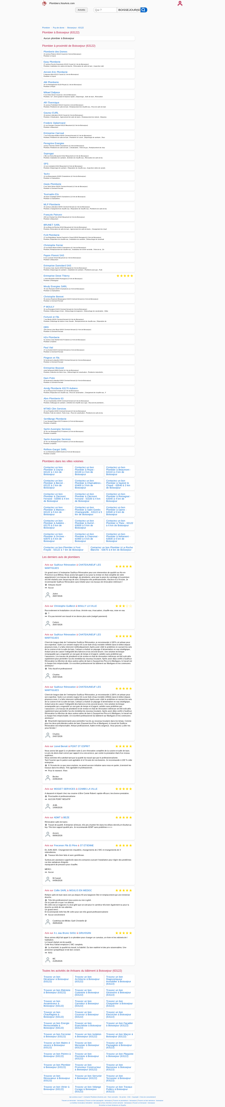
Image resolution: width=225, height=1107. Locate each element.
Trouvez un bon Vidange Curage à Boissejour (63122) (88, 1089)
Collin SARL (60, 890)
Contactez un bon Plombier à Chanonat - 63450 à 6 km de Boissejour (87, 537)
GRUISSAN (85, 933)
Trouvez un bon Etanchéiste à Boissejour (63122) (88, 1025)
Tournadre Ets (51, 194)
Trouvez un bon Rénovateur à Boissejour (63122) (57, 1078)
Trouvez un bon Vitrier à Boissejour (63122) (56, 1088)
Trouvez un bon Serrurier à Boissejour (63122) (88, 1077)
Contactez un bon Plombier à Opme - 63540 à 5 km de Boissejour (116, 511)
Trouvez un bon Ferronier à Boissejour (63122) (57, 1035)
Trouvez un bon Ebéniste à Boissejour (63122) (57, 991)
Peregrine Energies (54, 143)
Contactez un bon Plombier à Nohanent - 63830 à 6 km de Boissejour (118, 537)
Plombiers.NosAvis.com (62, 3)
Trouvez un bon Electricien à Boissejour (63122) (118, 1014)
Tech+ (47, 174)
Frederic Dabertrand (54, 123)
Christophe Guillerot (64, 606)
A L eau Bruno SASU (65, 933)
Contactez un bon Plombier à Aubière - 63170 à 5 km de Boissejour (55, 524)
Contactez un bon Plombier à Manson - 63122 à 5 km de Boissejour (55, 511)
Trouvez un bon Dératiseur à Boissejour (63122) (56, 979)
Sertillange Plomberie (55, 419)
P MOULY (49, 307)
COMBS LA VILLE (87, 789)
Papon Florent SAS (54, 255)
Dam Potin (49, 378)
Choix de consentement (148, 1097)
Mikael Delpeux (52, 92)
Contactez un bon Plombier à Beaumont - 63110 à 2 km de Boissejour (118, 471)
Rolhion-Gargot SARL (55, 449)
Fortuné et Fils (51, 317)
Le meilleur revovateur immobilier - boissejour (85, 1103)
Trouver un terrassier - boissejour (144, 1103)
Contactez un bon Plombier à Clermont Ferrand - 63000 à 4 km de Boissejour (56, 497)
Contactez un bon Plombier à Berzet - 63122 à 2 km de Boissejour (54, 484)
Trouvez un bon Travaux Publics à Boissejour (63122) (119, 1089)
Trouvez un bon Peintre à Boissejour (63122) (57, 1055)
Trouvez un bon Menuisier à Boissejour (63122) (87, 1045)
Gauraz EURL (51, 113)
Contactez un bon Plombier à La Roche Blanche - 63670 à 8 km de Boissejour (112, 548)
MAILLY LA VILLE (87, 606)
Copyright (135, 1097)
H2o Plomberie (51, 337)
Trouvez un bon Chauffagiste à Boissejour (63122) (54, 1014)
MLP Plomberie (52, 204)
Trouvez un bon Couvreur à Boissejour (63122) (87, 1014)
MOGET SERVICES (64, 789)
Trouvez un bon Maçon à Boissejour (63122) (119, 1035)
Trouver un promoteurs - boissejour (125, 1100)
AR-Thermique (51, 103)
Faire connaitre (113, 1097)
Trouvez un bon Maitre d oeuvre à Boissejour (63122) (57, 1045)
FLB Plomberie (51, 235)
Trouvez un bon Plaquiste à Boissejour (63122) (119, 1055)
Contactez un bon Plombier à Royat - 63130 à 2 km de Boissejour (85, 471)
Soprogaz (49, 153)
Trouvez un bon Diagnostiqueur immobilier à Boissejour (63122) (118, 980)
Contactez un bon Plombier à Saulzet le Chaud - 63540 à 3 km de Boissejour (118, 484)
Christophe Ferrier (53, 245)
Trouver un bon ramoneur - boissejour (150, 1100)
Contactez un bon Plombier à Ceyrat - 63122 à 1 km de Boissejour (54, 471)
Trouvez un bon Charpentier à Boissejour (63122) (119, 1003)
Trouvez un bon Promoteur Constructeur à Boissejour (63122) (88, 1067)
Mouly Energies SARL (55, 286)
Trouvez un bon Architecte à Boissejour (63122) (87, 979)
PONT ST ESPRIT (80, 746)
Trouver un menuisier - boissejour (73, 1100)
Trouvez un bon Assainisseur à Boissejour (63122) (54, 1003)
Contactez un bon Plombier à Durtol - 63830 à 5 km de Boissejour (85, 524)
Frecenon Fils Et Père (65, 845)
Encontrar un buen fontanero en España (112, 1105)
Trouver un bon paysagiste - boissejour (99, 1100)
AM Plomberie (51, 82)
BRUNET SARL (52, 225)
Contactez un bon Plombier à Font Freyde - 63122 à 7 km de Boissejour (63, 548)
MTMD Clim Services (55, 409)
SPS (46, 164)
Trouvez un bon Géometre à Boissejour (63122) (118, 992)
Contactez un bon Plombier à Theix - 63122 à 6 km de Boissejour (119, 523)
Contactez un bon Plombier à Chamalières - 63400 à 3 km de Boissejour (88, 484)
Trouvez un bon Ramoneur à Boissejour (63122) (118, 1067)
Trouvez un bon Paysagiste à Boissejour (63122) (119, 1045)
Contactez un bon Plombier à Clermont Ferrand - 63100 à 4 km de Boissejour (87, 497)
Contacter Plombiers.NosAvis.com (95, 1097)
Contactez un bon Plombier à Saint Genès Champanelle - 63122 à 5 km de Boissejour (88, 511)
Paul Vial (48, 347)
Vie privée (122, 1097)
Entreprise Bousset (54, 368)
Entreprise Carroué (54, 133)
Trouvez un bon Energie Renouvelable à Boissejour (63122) (56, 1025)
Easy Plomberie (52, 62)
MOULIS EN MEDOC (80, 890)
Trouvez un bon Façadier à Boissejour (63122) (119, 1024)
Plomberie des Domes (55, 52)
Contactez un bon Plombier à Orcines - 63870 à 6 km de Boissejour (55, 537)
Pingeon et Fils (52, 358)
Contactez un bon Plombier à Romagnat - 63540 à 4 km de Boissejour (118, 497)
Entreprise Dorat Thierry (57, 276)
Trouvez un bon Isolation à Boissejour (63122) (88, 1035)
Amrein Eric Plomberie (56, 72)
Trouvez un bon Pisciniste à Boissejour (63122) (87, 1056)
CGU (129, 1097)
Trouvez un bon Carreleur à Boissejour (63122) (87, 1003)
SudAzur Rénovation (65, 564)
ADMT (57, 817)
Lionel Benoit (61, 746)
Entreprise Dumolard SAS (57, 266)
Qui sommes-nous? (75, 1097)
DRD (46, 327)
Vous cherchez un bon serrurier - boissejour (116, 1103)
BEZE (66, 817)
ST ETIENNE (87, 845)
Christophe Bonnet (54, 297)
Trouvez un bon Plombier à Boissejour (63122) (57, 1066)
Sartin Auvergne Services (57, 429)
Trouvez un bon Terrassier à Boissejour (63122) (118, 1078)
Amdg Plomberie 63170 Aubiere (61, 388)
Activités (81, 10)
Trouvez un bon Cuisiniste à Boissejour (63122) (87, 992)
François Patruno (53, 215)
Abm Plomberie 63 (53, 398)
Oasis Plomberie (52, 184)
